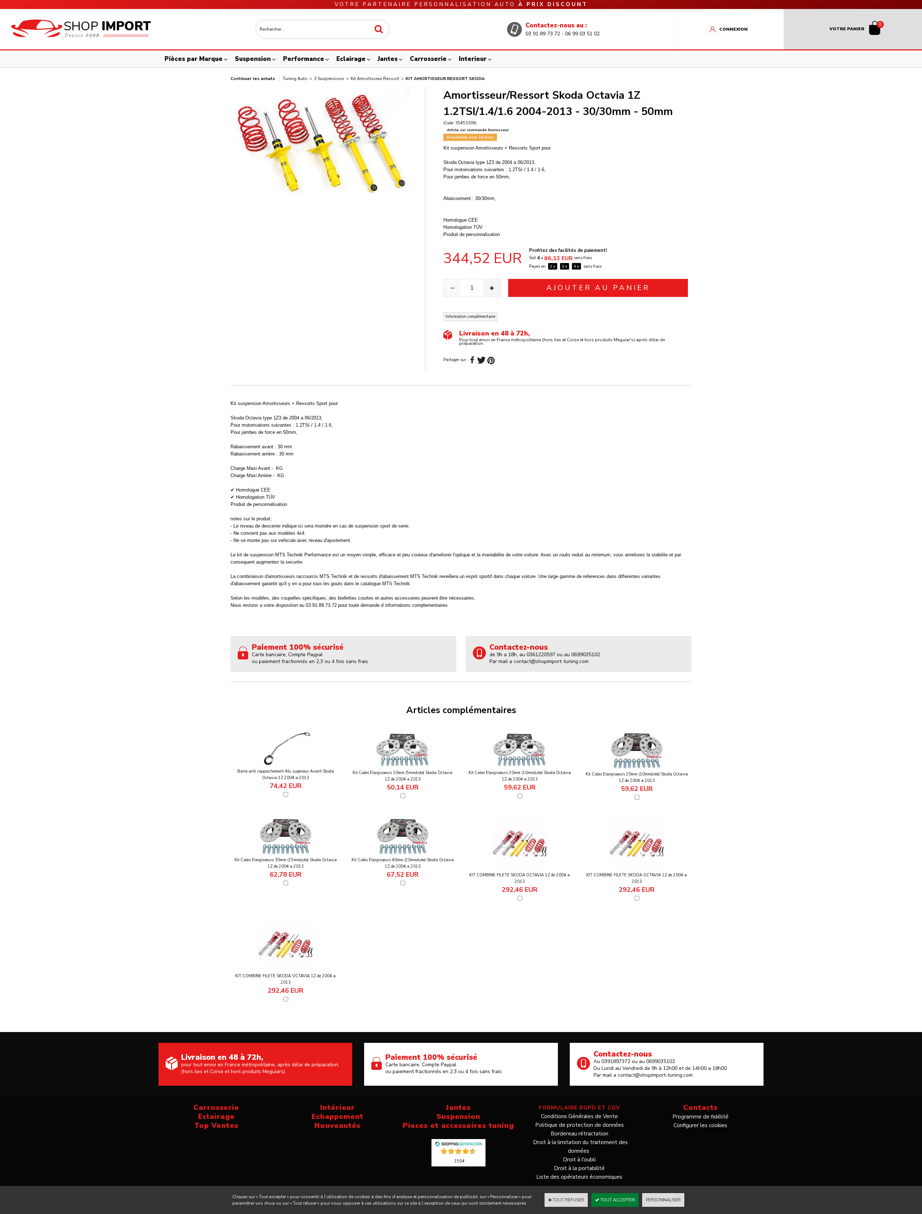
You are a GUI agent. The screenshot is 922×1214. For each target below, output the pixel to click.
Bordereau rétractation (579, 1133)
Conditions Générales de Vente (579, 1116)
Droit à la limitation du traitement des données (580, 1147)
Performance (303, 59)
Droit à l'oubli (579, 1159)
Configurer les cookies (700, 1125)
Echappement (337, 1116)
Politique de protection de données (579, 1125)
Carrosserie (428, 59)
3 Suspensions (329, 78)
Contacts (700, 1107)
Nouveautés (337, 1125)
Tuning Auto (295, 78)
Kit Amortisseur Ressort (375, 78)
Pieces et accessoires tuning (458, 1125)
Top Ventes (216, 1125)
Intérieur (337, 1107)
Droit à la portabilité (579, 1168)
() (459, 1160)
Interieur (473, 59)
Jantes (388, 59)
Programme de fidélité (700, 1116)
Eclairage (351, 59)
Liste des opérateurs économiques (579, 1176)
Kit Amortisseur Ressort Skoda (445, 78)
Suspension (253, 59)
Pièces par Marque (194, 59)
